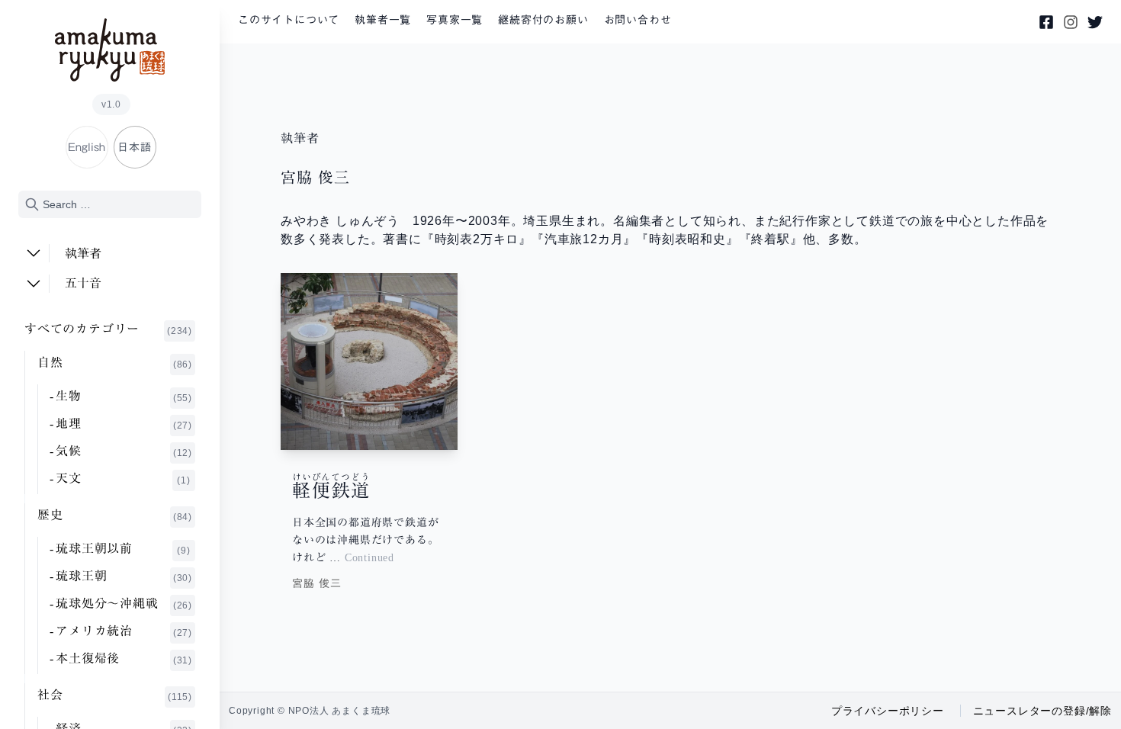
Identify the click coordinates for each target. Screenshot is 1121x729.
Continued (369, 558)
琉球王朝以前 (123, 549)
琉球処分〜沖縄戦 (124, 604)
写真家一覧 (454, 19)
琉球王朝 (124, 576)
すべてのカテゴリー (108, 329)
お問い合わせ (638, 19)
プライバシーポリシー (887, 711)
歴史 (114, 515)
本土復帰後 (124, 659)
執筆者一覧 (383, 19)
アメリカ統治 (124, 631)
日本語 (134, 147)
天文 (123, 479)
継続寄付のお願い (543, 19)
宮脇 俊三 (317, 583)
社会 (114, 695)
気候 (124, 451)
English (86, 147)
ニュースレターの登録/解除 (1042, 711)
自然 (114, 363)
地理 (124, 424)
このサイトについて (288, 19)
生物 (124, 396)
